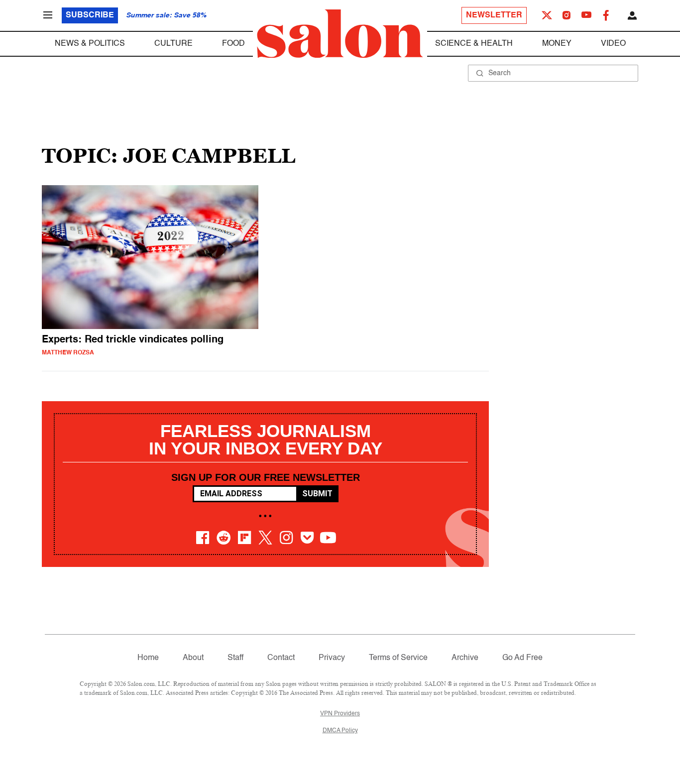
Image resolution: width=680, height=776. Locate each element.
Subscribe (90, 15)
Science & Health (474, 44)
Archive (465, 658)
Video (613, 44)
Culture (173, 44)
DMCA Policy (340, 731)
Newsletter (494, 15)
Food (233, 44)
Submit (317, 493)
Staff (235, 658)
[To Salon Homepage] (340, 33)
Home (148, 658)
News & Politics (90, 44)
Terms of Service (398, 658)
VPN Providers (340, 714)
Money (556, 44)
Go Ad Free (522, 658)
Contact (281, 658)
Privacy (332, 658)
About (193, 658)
